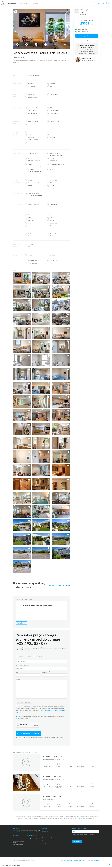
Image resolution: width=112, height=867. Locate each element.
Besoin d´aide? (100, 3)
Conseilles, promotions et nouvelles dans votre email (83, 834)
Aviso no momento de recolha (11, 865)
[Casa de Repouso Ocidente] (26, 762)
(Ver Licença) (83, 14)
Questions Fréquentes (47, 837)
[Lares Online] (11, 3)
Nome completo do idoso (22, 665)
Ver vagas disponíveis (87, 36)
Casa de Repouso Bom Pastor (53, 776)
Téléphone (45, 672)
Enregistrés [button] (77, 841)
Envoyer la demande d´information (28, 733)
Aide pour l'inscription (24, 702)
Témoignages (45, 840)
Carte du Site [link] (69, 860)
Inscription (35, 3)
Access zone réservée (24, 3)
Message (18, 679)
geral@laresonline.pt (18, 844)
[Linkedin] (33, 838)
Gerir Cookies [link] (63, 860)
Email (17, 672)
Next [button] (66, 30)
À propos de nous (46, 831)
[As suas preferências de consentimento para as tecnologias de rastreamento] (109, 864)
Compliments (21, 623)
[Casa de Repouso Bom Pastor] (26, 782)
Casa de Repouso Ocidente (52, 756)
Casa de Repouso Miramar (51, 796)
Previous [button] (15, 30)
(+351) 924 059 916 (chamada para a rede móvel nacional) (18, 841)
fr (108, 3)
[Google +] (30, 838)
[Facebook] (27, 838)
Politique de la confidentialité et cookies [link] (82, 860)
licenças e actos (80, 818)
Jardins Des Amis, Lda (85, 10)
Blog (43, 834)
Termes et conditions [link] (95, 860)
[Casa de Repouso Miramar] (26, 802)
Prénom (18, 658)
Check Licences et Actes (47, 843)
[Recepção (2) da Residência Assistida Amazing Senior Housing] (41, 29)
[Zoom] (29, 273)
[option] (41, 29)
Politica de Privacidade (51, 710)
